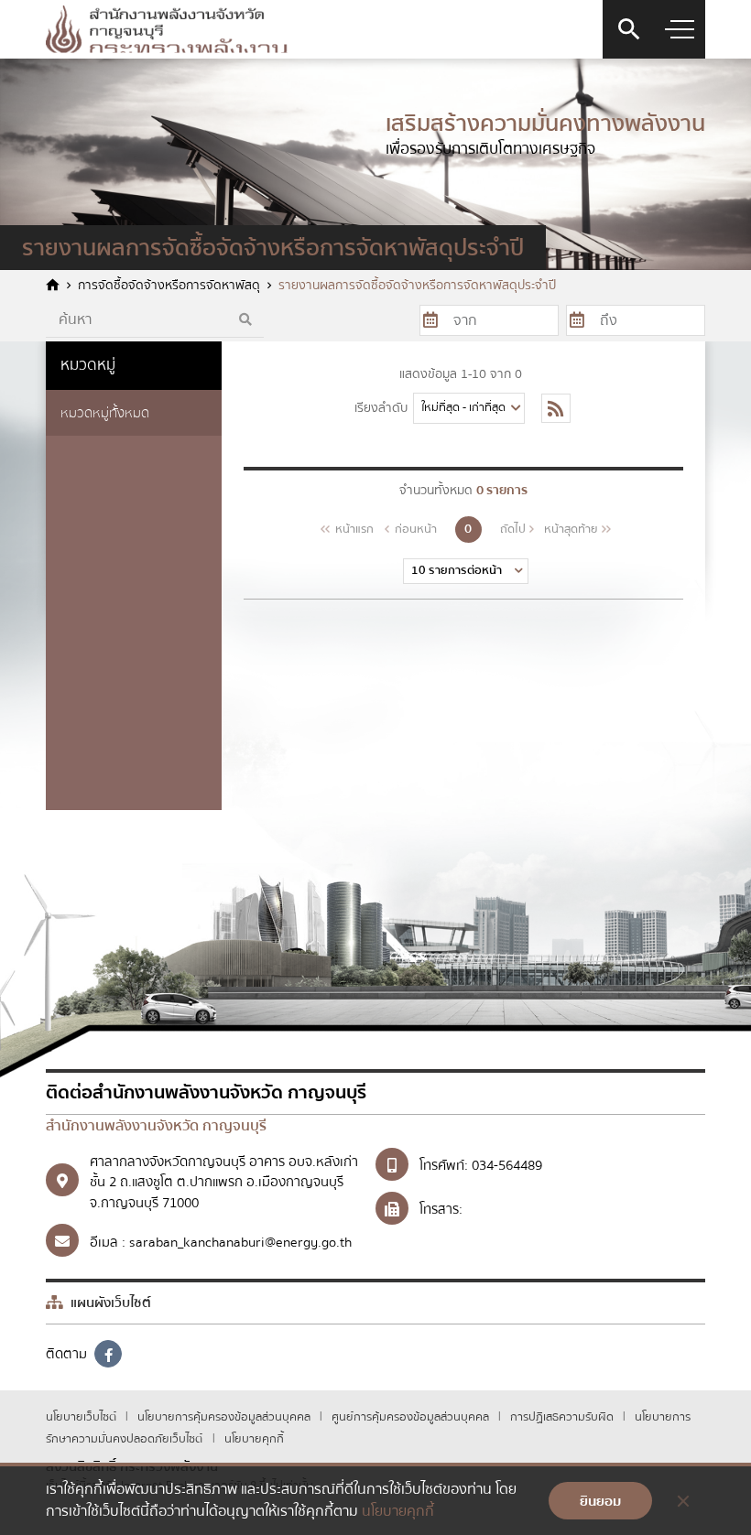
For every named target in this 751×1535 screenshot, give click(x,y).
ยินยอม (600, 1501)
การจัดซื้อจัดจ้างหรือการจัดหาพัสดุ (169, 286)
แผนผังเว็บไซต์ (109, 1302)
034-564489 (507, 1165)
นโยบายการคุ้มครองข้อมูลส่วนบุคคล (225, 1417)
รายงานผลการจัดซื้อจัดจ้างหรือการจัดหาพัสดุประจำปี (417, 286)
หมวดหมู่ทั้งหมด (104, 413)
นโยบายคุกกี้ (254, 1439)
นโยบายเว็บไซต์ (82, 1417)
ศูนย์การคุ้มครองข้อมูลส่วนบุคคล (412, 1417)
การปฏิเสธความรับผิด (563, 1417)
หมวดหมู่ (87, 364)
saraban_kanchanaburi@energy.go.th (240, 1242)
